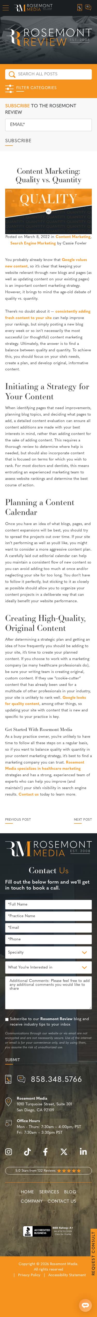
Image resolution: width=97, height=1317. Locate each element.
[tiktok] (30, 1155)
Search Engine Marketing (33, 243)
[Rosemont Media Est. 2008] (48, 850)
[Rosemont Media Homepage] (33, 8)
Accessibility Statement (67, 1275)
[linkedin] (86, 1155)
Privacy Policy (29, 1275)
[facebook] (48, 1155)
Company (31, 1202)
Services (49, 1192)
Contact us (29, 795)
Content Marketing (73, 237)
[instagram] (11, 1155)
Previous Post (18, 819)
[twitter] (66, 1155)
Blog (70, 1192)
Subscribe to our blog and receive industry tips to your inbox (49, 1022)
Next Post (83, 819)
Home (27, 1192)
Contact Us (62, 1202)
